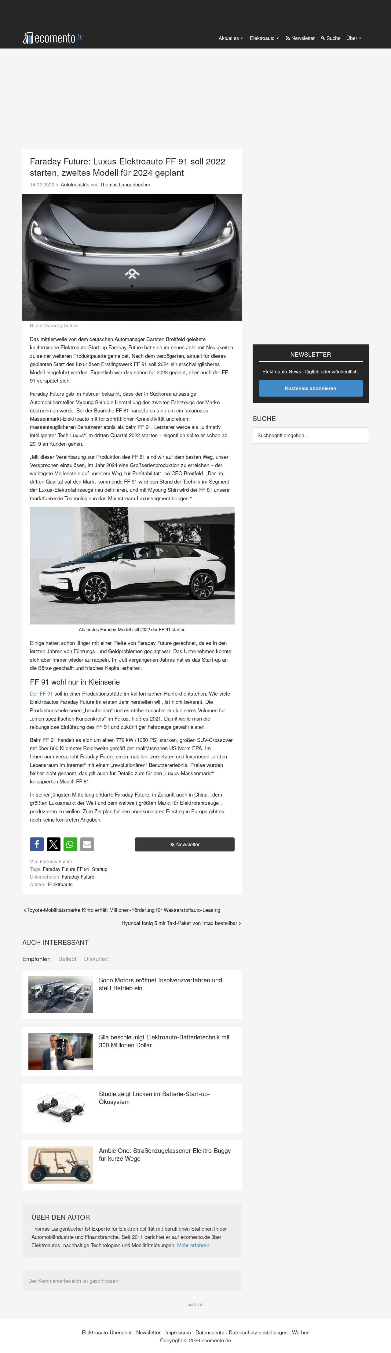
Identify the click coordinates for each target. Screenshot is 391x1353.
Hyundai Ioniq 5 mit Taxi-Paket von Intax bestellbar (179, 923)
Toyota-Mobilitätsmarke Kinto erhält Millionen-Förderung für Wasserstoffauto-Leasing (123, 909)
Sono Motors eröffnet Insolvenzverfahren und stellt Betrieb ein (160, 983)
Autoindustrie (75, 184)
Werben (300, 1332)
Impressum (178, 1332)
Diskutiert (96, 959)
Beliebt (67, 959)
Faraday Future (78, 876)
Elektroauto (60, 884)
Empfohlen (36, 959)
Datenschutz (210, 1332)
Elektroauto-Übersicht (107, 1332)
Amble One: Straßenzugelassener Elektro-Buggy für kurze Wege (165, 1154)
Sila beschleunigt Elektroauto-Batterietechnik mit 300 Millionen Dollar (164, 1040)
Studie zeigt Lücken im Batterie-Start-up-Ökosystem (154, 1097)
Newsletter (187, 844)
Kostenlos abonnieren (310, 388)
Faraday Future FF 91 (66, 868)
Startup (100, 868)
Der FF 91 (41, 693)
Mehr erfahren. (194, 1245)
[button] (37, 844)
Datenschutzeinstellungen (258, 1332)
